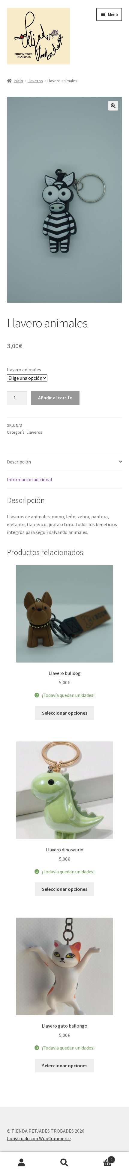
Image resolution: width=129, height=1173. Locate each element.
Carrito (99, 1157)
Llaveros (35, 80)
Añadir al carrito (55, 398)
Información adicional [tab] (29, 479)
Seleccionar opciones (64, 713)
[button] (113, 106)
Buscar (64, 1163)
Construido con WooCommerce (39, 1138)
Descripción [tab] (19, 462)
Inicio (18, 80)
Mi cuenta (21, 1163)
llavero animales (24, 370)
